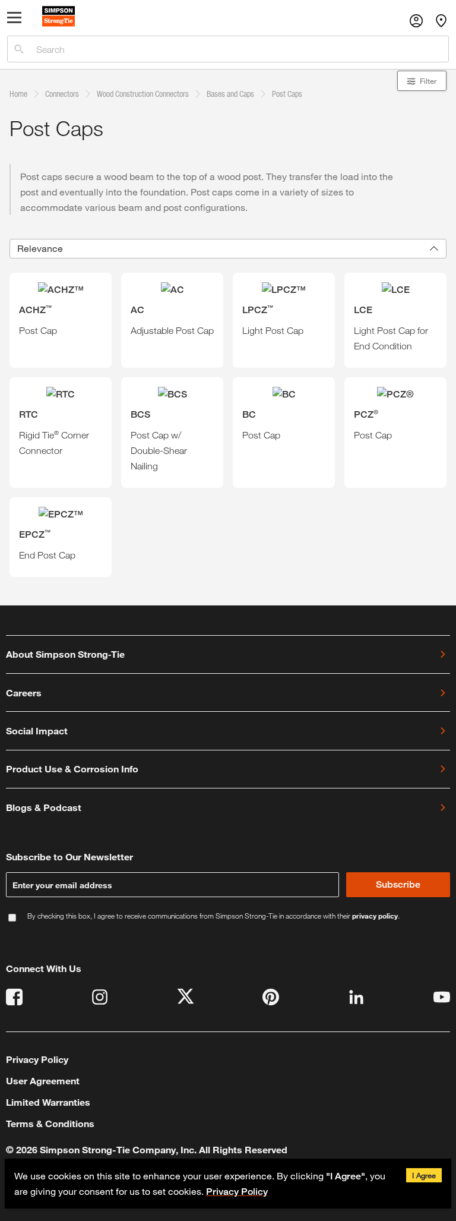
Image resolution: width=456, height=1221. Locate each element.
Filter (428, 81)
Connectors (62, 94)
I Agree (424, 1175)
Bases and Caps (230, 94)
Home (18, 94)
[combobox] (228, 248)
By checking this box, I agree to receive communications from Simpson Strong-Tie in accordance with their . (213, 915)
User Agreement (43, 1080)
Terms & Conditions (50, 1123)
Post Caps (287, 94)
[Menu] (16, 20)
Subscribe (398, 884)
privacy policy (375, 915)
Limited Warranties (48, 1102)
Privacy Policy (237, 1191)
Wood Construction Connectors (143, 94)
